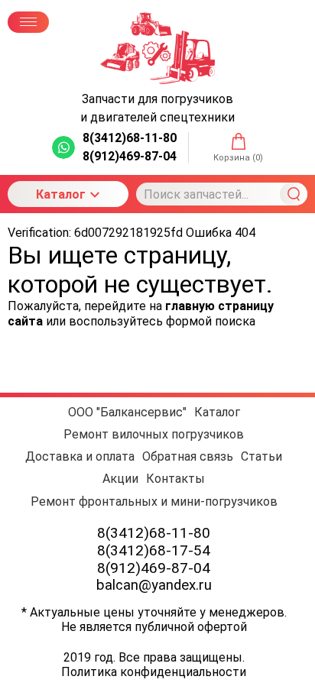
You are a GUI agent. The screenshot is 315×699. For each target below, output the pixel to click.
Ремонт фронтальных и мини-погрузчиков (154, 501)
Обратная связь (187, 456)
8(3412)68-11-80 (153, 533)
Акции (120, 478)
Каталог (61, 194)
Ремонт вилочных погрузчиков (153, 434)
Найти (293, 194)
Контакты (175, 478)
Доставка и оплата (80, 456)
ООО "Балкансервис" (127, 412)
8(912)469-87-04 (153, 568)
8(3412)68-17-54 (153, 550)
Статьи (261, 456)
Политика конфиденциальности (153, 672)
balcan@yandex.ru (154, 585)
